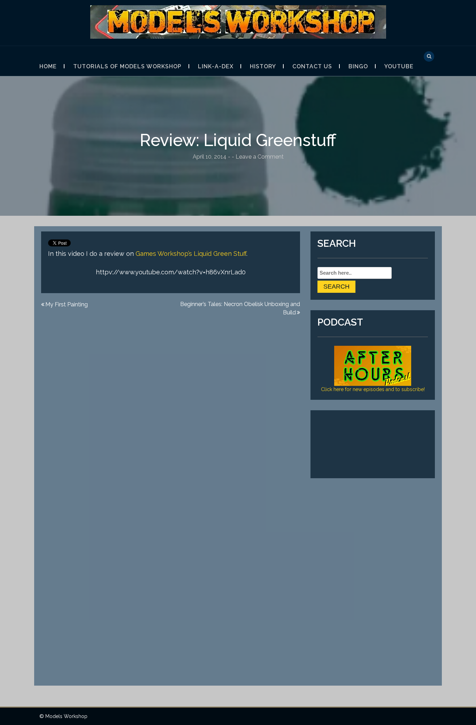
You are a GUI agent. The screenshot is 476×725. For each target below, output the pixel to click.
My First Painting (66, 304)
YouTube (399, 66)
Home (48, 66)
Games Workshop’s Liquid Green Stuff (191, 253)
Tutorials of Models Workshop (127, 66)
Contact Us (312, 66)
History (263, 66)
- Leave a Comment (258, 156)
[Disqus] (170, 411)
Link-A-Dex (215, 66)
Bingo (358, 66)
